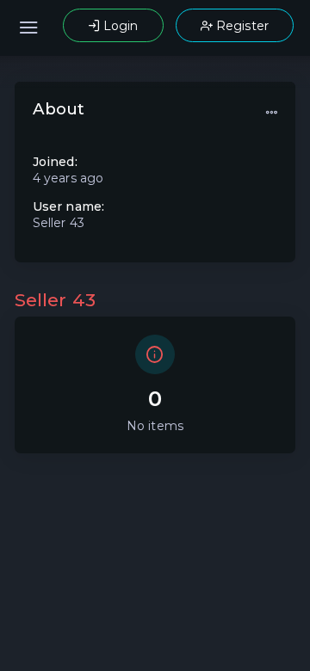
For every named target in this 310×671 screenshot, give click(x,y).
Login (119, 26)
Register (241, 26)
